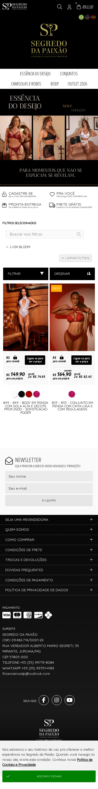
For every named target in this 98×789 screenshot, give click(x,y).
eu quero (49, 500)
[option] (49, 138)
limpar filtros (77, 258)
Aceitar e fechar (49, 776)
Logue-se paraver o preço (35, 360)
